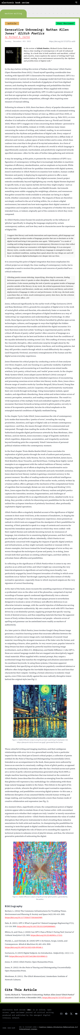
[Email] (61, 1013)
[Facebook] (66, 1013)
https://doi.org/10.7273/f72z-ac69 (62, 41)
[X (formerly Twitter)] (71, 1013)
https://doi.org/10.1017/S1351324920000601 (36, 926)
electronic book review (15, 2)
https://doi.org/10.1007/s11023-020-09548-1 (24, 947)
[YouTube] (76, 1013)
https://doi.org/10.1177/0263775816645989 (23, 917)
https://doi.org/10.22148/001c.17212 (46, 935)
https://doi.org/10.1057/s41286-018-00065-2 (28, 956)
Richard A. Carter (19, 36)
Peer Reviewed (65, 23)
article (12, 23)
